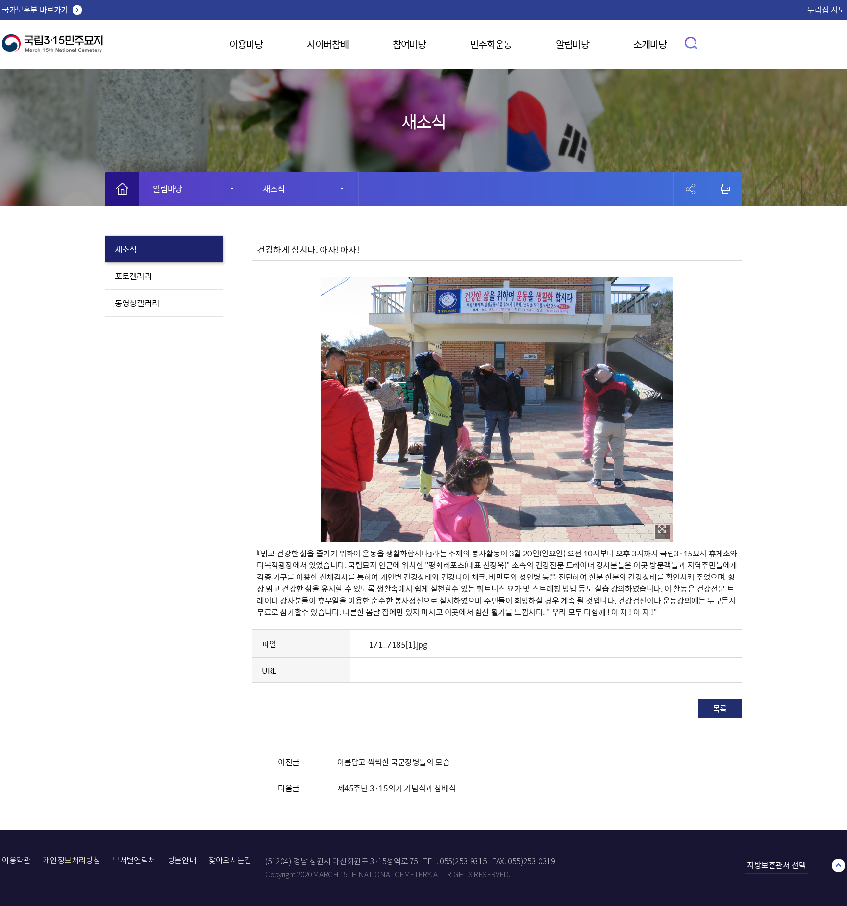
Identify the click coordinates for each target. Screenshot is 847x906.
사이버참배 (328, 44)
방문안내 (182, 860)
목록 (720, 708)
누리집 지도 (826, 9)
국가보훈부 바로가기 (35, 9)
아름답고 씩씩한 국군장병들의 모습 (393, 762)
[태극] (52, 47)
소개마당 (650, 44)
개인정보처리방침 (71, 860)
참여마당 (409, 44)
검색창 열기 (691, 42)
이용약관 (16, 860)
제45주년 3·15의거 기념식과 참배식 (396, 788)
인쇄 (725, 189)
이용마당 (246, 44)
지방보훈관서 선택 (776, 865)
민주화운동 (491, 44)
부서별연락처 (133, 860)
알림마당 (572, 44)
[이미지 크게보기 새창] (662, 532)
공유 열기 (691, 189)
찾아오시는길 (229, 860)
